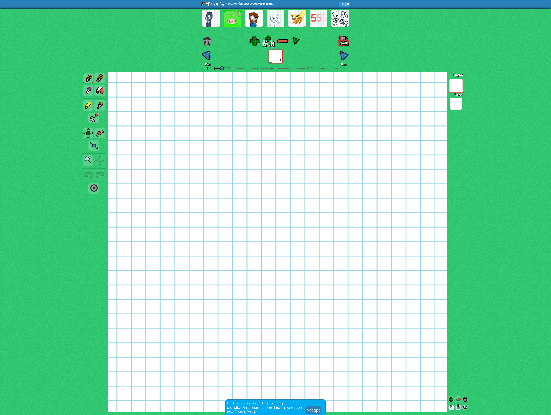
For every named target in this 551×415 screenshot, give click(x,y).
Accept (313, 410)
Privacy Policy (245, 412)
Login (345, 4)
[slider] (222, 68)
